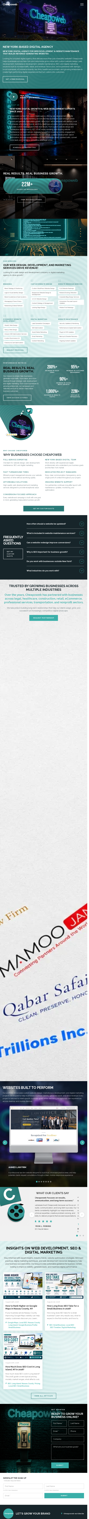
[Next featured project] (82, 1142)
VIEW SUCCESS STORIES (31, 199)
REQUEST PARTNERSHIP (43, 618)
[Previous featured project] (5, 1142)
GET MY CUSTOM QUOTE (43, 508)
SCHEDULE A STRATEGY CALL (24, 147)
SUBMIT (60, 1465)
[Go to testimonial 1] (77, 1236)
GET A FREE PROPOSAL (15, 79)
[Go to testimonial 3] (83, 1235)
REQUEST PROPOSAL (15, 350)
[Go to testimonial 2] (80, 1235)
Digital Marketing (69, 1327)
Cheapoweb (10, 4)
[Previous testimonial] (31, 1214)
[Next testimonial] (81, 1214)
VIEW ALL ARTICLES (44, 1396)
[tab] (4, 199)
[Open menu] (81, 4)
